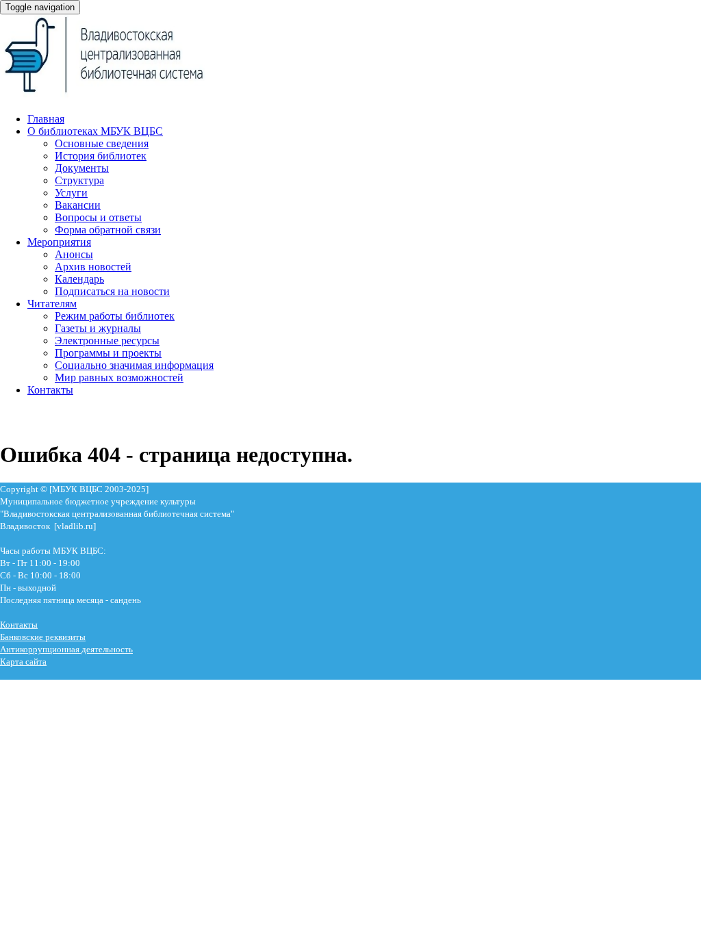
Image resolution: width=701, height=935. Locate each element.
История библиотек (100, 156)
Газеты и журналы (98, 328)
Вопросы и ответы (98, 217)
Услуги (71, 192)
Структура (79, 180)
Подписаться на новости (112, 291)
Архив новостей (93, 266)
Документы (82, 168)
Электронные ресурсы (107, 340)
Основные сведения (102, 143)
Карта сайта (23, 661)
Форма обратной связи (108, 229)
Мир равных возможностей (119, 377)
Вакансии (78, 205)
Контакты (50, 390)
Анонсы (74, 254)
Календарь (79, 279)
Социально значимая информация (134, 365)
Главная (45, 119)
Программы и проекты (108, 353)
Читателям (52, 303)
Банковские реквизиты (43, 637)
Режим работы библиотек (115, 316)
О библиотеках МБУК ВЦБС (95, 131)
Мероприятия (59, 242)
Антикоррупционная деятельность (66, 649)
